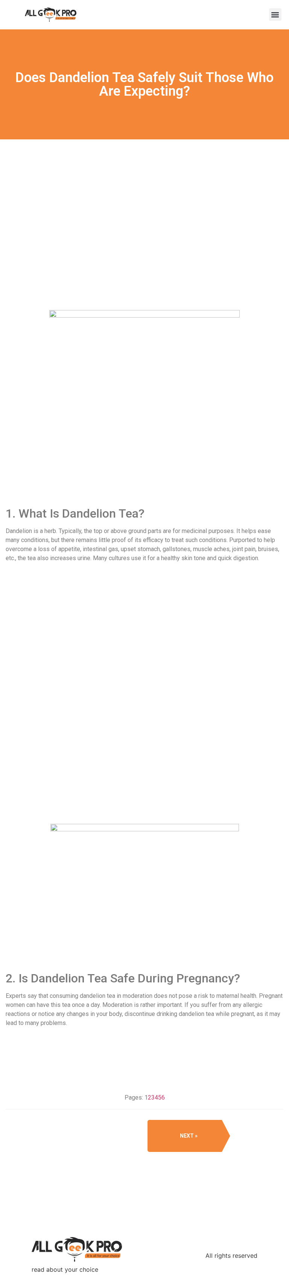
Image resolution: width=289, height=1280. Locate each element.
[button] (275, 14)
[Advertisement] (144, 251)
